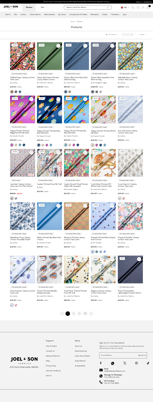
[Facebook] (100, 363)
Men (42, 7)
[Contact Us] (133, 7)
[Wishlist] (138, 7)
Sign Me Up (142, 355)
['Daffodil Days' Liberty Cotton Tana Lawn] (12, 92)
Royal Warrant (80, 361)
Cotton (23, 14)
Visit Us (48, 376)
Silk (15, 14)
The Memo (115, 14)
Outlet (104, 14)
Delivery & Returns (53, 356)
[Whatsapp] (112, 363)
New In (8, 14)
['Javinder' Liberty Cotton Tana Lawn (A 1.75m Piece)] (12, 198)
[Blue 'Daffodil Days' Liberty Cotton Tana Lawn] (20, 92)
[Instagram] (136, 363)
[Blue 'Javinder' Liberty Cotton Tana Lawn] (16, 198)
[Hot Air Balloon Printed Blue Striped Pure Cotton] (105, 252)
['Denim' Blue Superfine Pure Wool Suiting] (92, 92)
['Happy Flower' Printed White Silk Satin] (16, 145)
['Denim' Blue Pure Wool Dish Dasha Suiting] (66, 92)
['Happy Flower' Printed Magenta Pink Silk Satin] (12, 145)
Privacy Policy (51, 366)
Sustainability (80, 366)
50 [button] (110, 34)
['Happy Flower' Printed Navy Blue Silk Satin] (24, 145)
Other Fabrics (35, 14)
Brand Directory (81, 351)
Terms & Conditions (53, 371)
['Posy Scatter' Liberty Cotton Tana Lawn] (12, 305)
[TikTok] (148, 363)
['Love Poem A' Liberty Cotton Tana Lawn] (119, 198)
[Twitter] (124, 363)
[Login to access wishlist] (31, 46)
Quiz (125, 14)
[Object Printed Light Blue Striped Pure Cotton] (100, 252)
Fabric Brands (49, 14)
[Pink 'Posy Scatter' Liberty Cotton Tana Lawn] (16, 305)
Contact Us (147, 2)
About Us (78, 346)
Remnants (94, 14)
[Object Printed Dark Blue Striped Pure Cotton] (96, 252)
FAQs (48, 361)
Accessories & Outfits (78, 14)
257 (85, 313)
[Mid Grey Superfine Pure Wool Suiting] (96, 92)
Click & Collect (51, 346)
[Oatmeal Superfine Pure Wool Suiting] (100, 92)
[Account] (143, 7)
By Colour (62, 14)
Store (138, 2)
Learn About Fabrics (82, 356)
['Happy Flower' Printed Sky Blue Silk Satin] (20, 145)
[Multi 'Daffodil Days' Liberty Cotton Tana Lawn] (16, 92)
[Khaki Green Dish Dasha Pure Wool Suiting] (70, 92)
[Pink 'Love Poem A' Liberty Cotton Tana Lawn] (123, 198)
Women (29, 7)
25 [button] (106, 34)
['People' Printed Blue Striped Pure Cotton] (92, 252)
